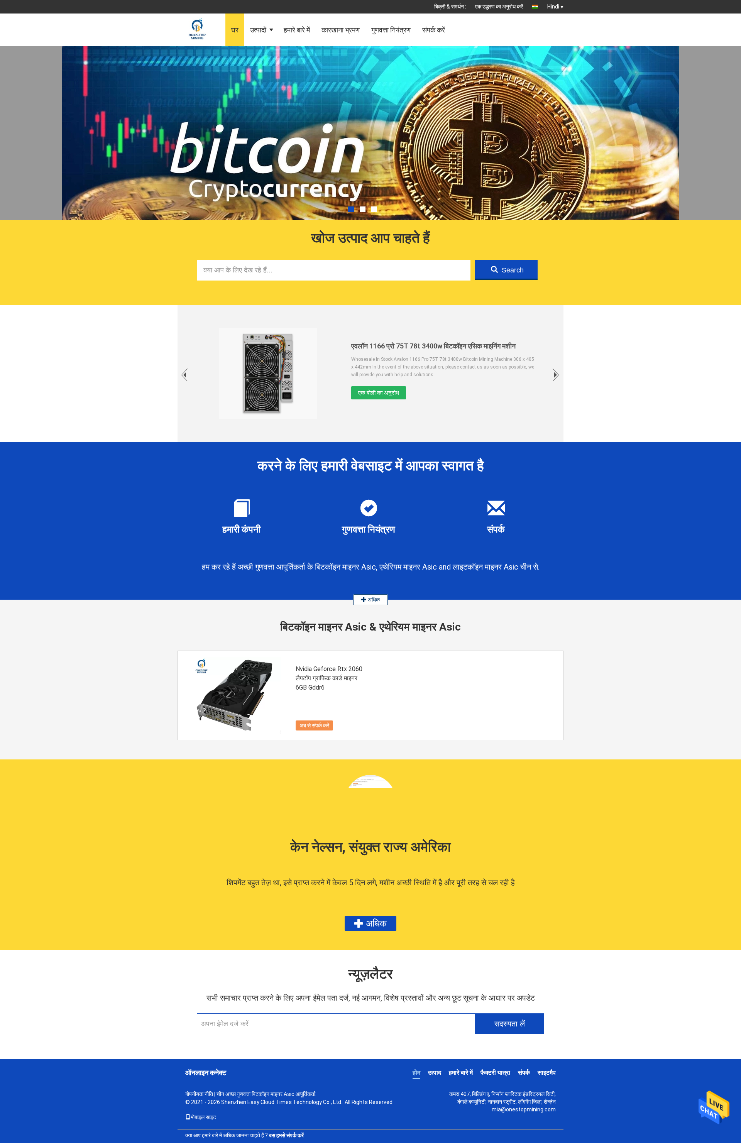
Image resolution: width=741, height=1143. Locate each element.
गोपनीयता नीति (199, 1094)
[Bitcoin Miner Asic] (370, 152)
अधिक (373, 600)
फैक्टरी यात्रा (495, 1072)
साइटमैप (547, 1072)
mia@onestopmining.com (524, 1109)
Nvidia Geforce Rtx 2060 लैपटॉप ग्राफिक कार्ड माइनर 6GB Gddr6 (329, 678)
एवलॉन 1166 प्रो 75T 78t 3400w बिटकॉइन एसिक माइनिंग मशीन (433, 346)
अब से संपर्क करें (314, 725)
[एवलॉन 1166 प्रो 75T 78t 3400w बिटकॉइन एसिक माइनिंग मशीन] (268, 373)
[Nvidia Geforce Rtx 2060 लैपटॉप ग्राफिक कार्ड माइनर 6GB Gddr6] (236, 695)
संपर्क (524, 1072)
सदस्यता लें (509, 1024)
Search (513, 270)
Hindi (553, 6)
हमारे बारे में (297, 30)
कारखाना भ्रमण (340, 30)
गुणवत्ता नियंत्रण (391, 30)
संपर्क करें (433, 30)
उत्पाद (434, 1072)
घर (235, 30)
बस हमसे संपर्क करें (286, 1135)
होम (416, 1072)
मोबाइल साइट (203, 1117)
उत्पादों (258, 30)
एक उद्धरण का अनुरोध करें (499, 6)
